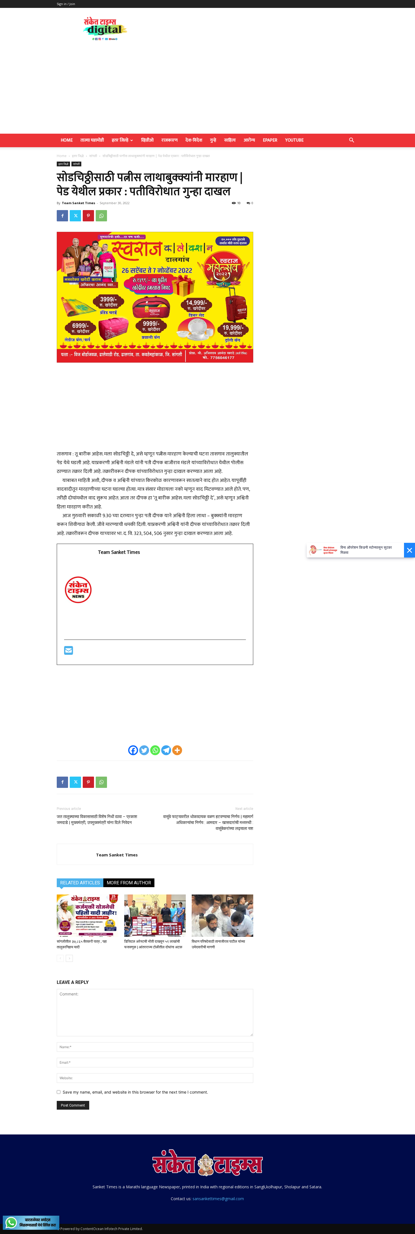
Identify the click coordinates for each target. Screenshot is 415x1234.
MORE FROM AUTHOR (129, 882)
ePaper (270, 140)
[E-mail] (68, 653)
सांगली (93, 155)
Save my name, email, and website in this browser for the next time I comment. (135, 1092)
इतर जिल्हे (120, 140)
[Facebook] (62, 215)
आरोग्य (249, 140)
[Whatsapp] (155, 750)
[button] (351, 141)
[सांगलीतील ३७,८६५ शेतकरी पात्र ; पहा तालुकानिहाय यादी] (87, 915)
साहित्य (230, 140)
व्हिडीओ (147, 140)
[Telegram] (166, 750)
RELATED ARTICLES (80, 882)
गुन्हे (213, 140)
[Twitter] (75, 215)
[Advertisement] (207, 91)
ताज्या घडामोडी (92, 140)
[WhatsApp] (101, 215)
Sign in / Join (66, 4)
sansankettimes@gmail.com (218, 1198)
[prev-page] (60, 958)
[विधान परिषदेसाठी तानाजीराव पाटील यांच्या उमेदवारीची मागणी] (222, 915)
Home (67, 140)
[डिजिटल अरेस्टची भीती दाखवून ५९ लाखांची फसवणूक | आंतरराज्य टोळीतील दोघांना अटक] (155, 915)
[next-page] (69, 958)
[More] (177, 750)
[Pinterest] (88, 215)
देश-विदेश (193, 140)
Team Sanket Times (78, 203)
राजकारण (169, 140)
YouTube (294, 140)
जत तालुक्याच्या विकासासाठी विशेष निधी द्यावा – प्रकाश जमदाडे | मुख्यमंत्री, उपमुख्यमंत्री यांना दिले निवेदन (97, 819)
